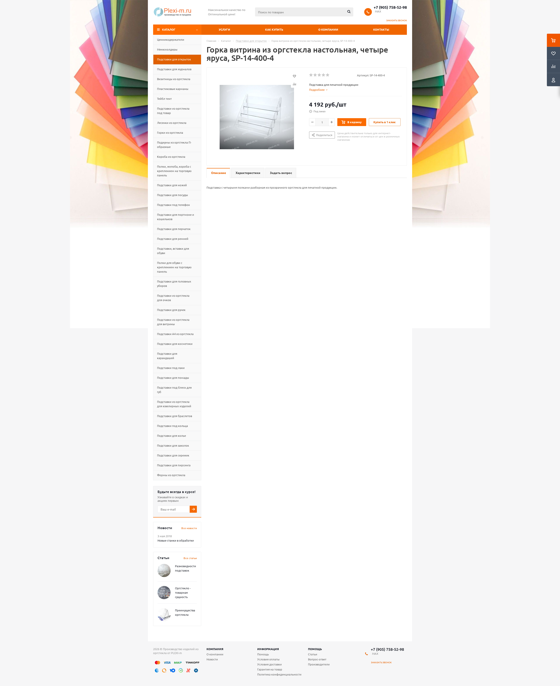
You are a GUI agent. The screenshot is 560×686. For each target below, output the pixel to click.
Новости (212, 659)
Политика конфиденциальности (279, 674)
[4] (324, 75)
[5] (328, 75)
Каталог (168, 29)
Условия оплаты (268, 659)
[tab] (318, 90)
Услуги (224, 29)
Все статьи (190, 558)
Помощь (315, 649)
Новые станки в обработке (176, 540)
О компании (328, 29)
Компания (214, 649)
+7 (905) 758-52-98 (390, 7)
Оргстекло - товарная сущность (183, 592)
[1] (311, 75)
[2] (315, 75)
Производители (319, 664)
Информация (268, 649)
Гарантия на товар (269, 669)
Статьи (312, 654)
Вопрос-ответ (317, 659)
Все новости (189, 528)
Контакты (381, 29)
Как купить (274, 29)
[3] (319, 75)
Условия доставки (269, 664)
